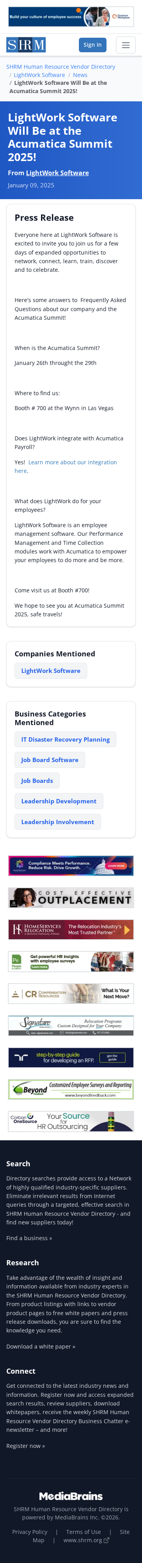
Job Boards (37, 780)
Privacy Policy (29, 1532)
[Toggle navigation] (126, 45)
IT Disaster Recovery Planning (65, 739)
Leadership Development (59, 801)
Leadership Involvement (57, 822)
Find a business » (29, 1238)
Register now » (25, 1445)
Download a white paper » (40, 1346)
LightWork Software (39, 75)
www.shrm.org (84, 1540)
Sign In (93, 44)
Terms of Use (83, 1532)
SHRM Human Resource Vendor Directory (60, 66)
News (80, 75)
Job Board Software (49, 760)
